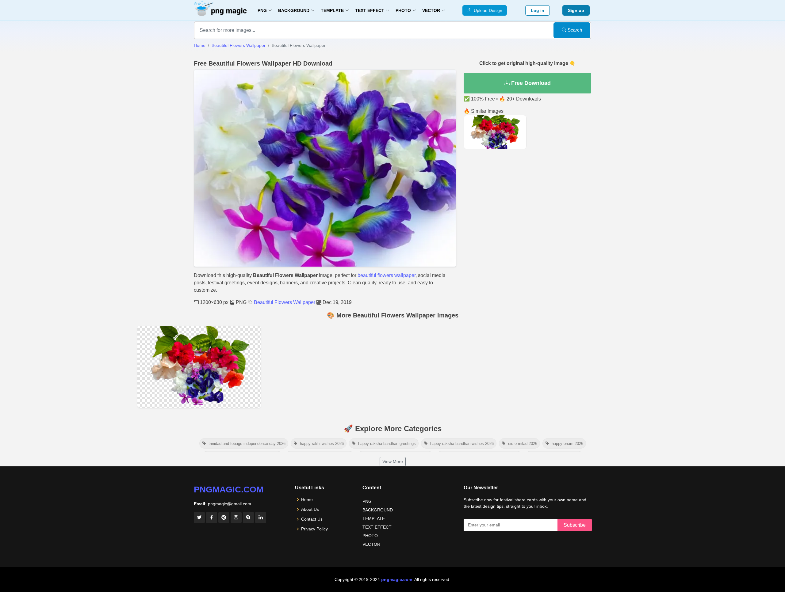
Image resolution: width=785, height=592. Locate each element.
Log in (537, 10)
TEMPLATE (373, 518)
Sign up (576, 10)
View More (392, 461)
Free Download (530, 83)
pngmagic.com (228, 489)
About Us (310, 509)
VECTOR (371, 544)
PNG (367, 501)
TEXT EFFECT (377, 527)
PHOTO (370, 535)
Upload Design (486, 10)
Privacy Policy (314, 529)
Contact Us (312, 519)
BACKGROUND (377, 510)
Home (199, 45)
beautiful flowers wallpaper (386, 275)
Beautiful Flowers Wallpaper (239, 45)
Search (574, 29)
